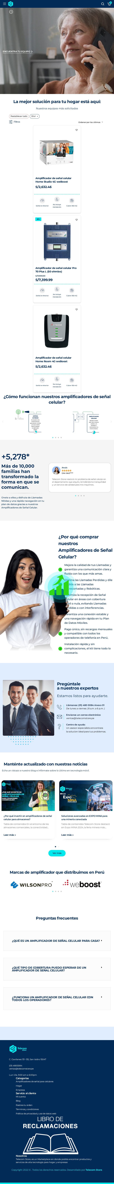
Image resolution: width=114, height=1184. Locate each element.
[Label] (103, 4)
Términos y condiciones (27, 1109)
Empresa (20, 1090)
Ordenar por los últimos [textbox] (89, 122)
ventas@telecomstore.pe (21, 1068)
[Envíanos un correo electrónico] (60, 716)
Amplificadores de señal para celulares (34, 1081)
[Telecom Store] (10, 4)
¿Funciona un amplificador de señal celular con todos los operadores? (52, 999)
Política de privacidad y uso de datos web (36, 1113)
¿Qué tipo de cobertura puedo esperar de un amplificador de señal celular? (49, 969)
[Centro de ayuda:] (60, 726)
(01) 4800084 (15, 1065)
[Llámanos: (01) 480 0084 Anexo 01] (60, 707)
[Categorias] (4, 3)
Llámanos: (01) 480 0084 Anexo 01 (85, 705)
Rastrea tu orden (24, 1105)
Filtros (17, 121)
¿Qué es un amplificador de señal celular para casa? (56, 940)
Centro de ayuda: (75, 724)
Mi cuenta (21, 1096)
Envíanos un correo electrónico (83, 715)
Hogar (19, 1085)
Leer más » (38, 835)
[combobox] (90, 122)
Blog (18, 1100)
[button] (76, 130)
